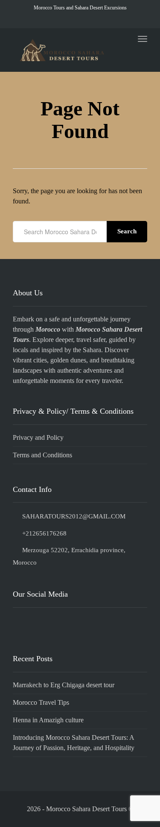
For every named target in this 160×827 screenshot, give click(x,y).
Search (127, 231)
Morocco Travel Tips (41, 702)
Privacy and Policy (38, 437)
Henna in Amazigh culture (48, 720)
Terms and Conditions (42, 455)
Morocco (47, 329)
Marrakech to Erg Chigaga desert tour (63, 685)
